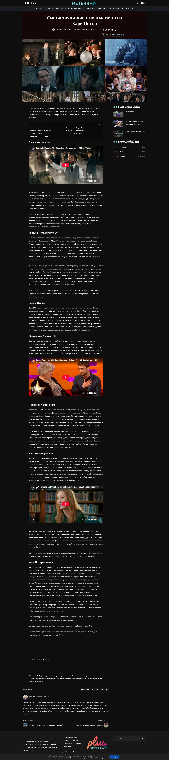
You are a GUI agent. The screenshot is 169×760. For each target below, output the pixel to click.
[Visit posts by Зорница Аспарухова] (53, 29)
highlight (40, 676)
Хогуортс (40, 681)
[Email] (112, 29)
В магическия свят (38, 128)
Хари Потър (32, 681)
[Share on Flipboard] (109, 29)
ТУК (90, 626)
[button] (115, 29)
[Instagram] (31, 3)
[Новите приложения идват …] (118, 133)
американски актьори (51, 676)
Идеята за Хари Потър (76, 128)
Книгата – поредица (76, 131)
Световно (117, 35)
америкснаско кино (65, 676)
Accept (114, 757)
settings (101, 758)
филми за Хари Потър (95, 678)
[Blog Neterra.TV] (84, 3)
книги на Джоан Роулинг (47, 678)
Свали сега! (129, 112)
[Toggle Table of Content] (98, 124)
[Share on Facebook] (103, 29)
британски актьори (78, 676)
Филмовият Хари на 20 (40, 136)
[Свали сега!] (118, 114)
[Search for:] (126, 738)
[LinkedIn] (36, 3)
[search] (134, 3)
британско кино (90, 676)
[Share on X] (106, 29)
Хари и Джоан (36, 133)
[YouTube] (28, 3)
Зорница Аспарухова (63, 29)
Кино (105, 35)
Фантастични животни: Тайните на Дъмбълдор (49, 217)
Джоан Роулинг (34, 678)
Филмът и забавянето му (41, 131)
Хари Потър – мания (75, 133)
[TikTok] (33, 3)
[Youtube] (130, 157)
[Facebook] (25, 3)
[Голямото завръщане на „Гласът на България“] (118, 124)
